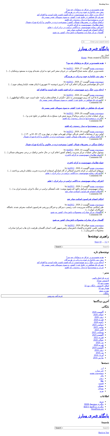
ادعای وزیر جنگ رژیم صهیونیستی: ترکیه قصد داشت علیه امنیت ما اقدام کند (70, 15)
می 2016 (100, 353)
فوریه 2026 (99, 319)
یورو (102, 391)
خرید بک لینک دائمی (100, 278)
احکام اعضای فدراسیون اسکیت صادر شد (85, 30)
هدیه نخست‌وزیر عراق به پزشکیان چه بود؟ (85, 9)
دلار (102, 376)
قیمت (101, 383)
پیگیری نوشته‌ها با (94, 404)
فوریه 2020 (99, 345)
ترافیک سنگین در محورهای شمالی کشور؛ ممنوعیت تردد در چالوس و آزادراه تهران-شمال (64, 22)
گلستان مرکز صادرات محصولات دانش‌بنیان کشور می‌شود (78, 32)
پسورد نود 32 (103, 283)
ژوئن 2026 (99, 317)
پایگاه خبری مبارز (93, 48)
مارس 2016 (98, 358)
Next (97, 242)
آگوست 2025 (98, 335)
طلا (102, 381)
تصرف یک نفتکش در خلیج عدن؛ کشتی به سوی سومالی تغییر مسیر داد (73, 17)
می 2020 (100, 342)
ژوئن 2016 (99, 350)
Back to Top (103, 432)
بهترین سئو (104, 291)
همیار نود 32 (103, 288)
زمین (101, 378)
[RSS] (103, 37)
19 (100, 242)
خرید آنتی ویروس (55, 296)
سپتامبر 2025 (98, 332)
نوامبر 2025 (99, 327)
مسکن (101, 386)
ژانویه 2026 (99, 322)
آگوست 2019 (98, 347)
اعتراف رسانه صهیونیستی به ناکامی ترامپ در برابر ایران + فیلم (75, 27)
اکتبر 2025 (99, 330)
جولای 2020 (98, 340)
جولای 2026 (98, 314)
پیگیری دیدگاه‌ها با (94, 407)
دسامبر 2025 (98, 325)
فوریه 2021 (99, 337)
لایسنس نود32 (103, 280)
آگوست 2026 (98, 312)
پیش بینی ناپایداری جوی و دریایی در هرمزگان (84, 12)
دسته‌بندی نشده (97, 68)
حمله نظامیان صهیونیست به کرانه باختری (85, 25)
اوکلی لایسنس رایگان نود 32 (96, 286)
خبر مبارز (99, 371)
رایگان (106, 293)
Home (83, 58)
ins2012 (69, 68)
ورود (101, 401)
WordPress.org (97, 409)
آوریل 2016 (99, 355)
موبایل (101, 388)
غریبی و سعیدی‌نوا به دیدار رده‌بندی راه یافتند (84, 20)
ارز (102, 368)
